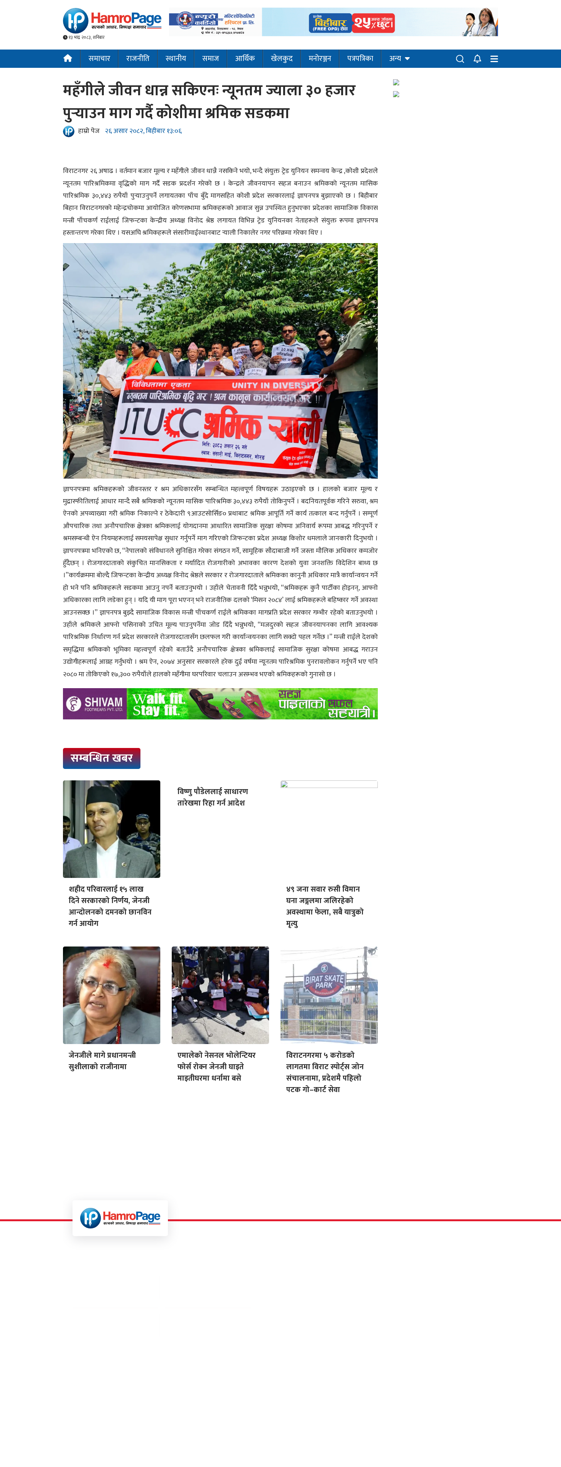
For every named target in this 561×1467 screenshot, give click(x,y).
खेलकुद (282, 58)
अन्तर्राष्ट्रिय (296, 1283)
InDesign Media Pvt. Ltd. (350, 1448)
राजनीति (138, 58)
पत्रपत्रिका (360, 58)
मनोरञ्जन (320, 58)
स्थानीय (176, 58)
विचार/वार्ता (377, 1316)
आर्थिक (245, 58)
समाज (210, 58)
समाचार (99, 58)
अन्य (395, 58)
